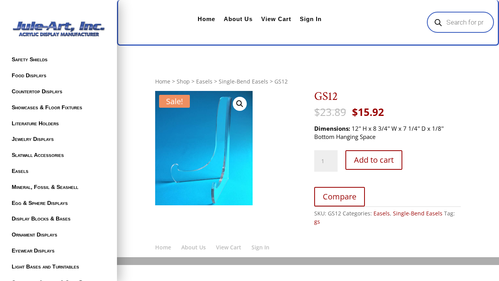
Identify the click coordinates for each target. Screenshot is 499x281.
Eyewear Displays (33, 250)
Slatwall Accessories (38, 155)
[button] (240, 104)
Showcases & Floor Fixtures (47, 107)
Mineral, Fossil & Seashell (45, 187)
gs (317, 221)
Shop (183, 81)
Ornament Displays (34, 234)
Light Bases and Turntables (45, 266)
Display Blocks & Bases (41, 218)
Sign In (311, 19)
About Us (238, 19)
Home (206, 19)
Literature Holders (35, 123)
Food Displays (29, 75)
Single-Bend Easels (243, 81)
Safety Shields (30, 59)
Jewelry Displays (33, 139)
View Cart (276, 19)
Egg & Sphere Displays (40, 203)
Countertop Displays (37, 91)
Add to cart (374, 160)
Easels (20, 171)
